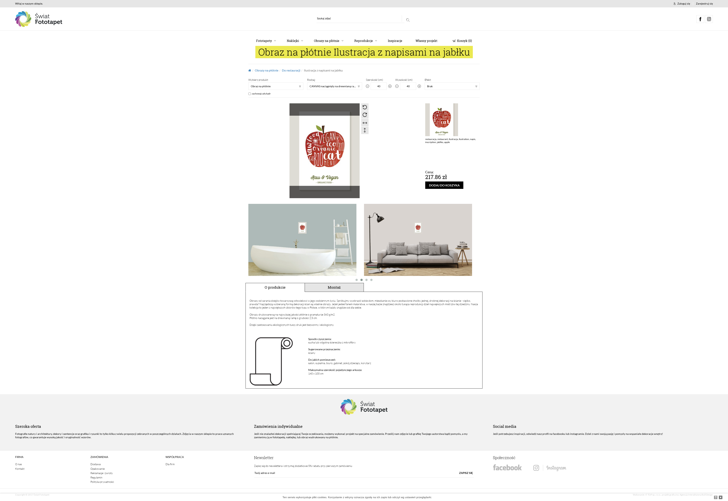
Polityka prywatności (102, 481)
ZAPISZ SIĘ (466, 472)
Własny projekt (426, 41)
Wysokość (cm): (404, 79)
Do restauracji (291, 70)
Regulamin (96, 477)
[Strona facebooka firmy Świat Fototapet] (507, 467)
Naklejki (293, 41)
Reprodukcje (363, 41)
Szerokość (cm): (374, 79)
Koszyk (464, 41)
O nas (18, 464)
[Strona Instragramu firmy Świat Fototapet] (549, 468)
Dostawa (95, 464)
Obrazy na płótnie (326, 41)
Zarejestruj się (704, 3)
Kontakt (19, 468)
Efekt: (428, 79)
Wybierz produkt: (258, 79)
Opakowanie (97, 468)
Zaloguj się (683, 3)
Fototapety (264, 41)
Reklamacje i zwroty (101, 473)
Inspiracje (395, 41)
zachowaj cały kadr (261, 93)
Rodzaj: (311, 79)
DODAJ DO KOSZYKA (444, 185)
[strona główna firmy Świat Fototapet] (38, 19)
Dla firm (170, 464)
